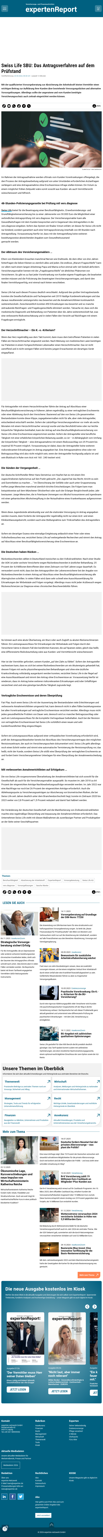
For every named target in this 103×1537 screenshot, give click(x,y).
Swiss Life (6, 210)
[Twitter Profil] (21, 1497)
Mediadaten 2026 (10, 1465)
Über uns (5, 1478)
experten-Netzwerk (9, 1480)
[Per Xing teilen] (24, 106)
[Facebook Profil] (13, 1497)
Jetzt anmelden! (43, 1515)
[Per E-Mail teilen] (4, 106)
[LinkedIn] (4, 1497)
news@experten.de (9, 1489)
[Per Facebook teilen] (19, 106)
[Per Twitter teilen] (29, 106)
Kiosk (71, 1480)
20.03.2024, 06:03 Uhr (22, 76)
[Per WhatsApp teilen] (14, 106)
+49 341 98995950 (12, 1432)
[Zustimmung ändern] (5, 1528)
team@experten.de (15, 1483)
